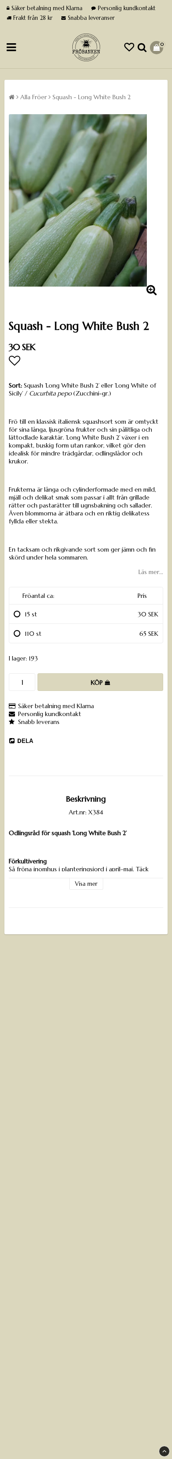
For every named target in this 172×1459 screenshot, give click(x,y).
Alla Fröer (33, 97)
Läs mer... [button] (150, 572)
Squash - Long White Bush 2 (91, 97)
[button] (129, 47)
